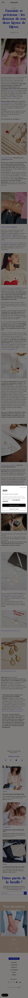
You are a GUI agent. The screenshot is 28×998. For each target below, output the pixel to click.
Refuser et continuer (23, 487)
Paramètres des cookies (14, 508)
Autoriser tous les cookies (14, 505)
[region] (14, 499)
